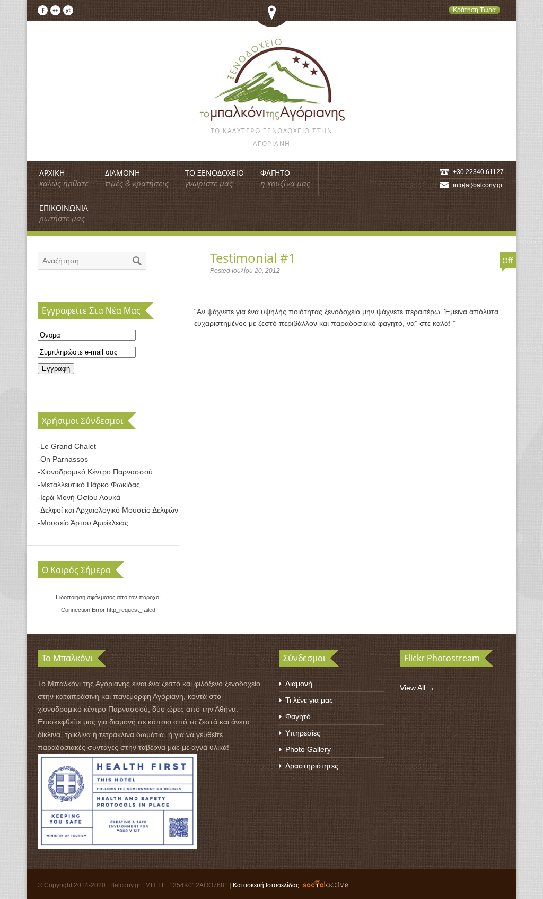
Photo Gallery (308, 749)
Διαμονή (298, 683)
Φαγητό (298, 716)
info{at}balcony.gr (478, 185)
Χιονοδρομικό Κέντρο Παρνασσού (96, 472)
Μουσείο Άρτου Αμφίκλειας (84, 522)
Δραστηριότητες (311, 766)
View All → (417, 688)
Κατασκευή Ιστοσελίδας (266, 885)
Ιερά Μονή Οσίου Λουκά (80, 497)
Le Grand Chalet (68, 446)
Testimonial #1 (253, 257)
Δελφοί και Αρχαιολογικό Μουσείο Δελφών (109, 510)
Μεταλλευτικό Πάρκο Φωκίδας (90, 484)
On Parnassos (64, 459)
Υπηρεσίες (302, 733)
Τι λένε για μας (309, 700)
